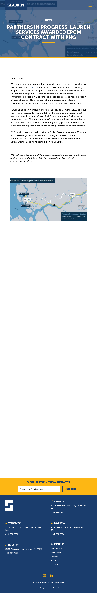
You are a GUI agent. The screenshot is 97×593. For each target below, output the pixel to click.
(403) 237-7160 (57, 512)
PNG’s (34, 87)
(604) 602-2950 (11, 534)
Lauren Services (44, 582)
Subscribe (70, 489)
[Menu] (90, 5)
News (48, 20)
